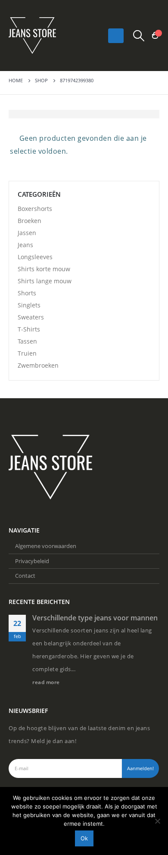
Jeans (25, 245)
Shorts (27, 293)
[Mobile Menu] (116, 35)
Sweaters (31, 317)
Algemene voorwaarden (45, 546)
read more (46, 681)
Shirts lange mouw (45, 281)
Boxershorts (35, 208)
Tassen (27, 341)
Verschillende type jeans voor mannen (95, 618)
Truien (27, 353)
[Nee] (157, 821)
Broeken (29, 221)
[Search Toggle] (139, 35)
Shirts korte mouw (44, 269)
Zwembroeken (38, 365)
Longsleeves (35, 257)
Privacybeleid (32, 561)
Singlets (29, 305)
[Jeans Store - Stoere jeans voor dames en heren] (32, 35)
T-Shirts (29, 329)
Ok (84, 838)
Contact (25, 575)
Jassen (27, 233)
